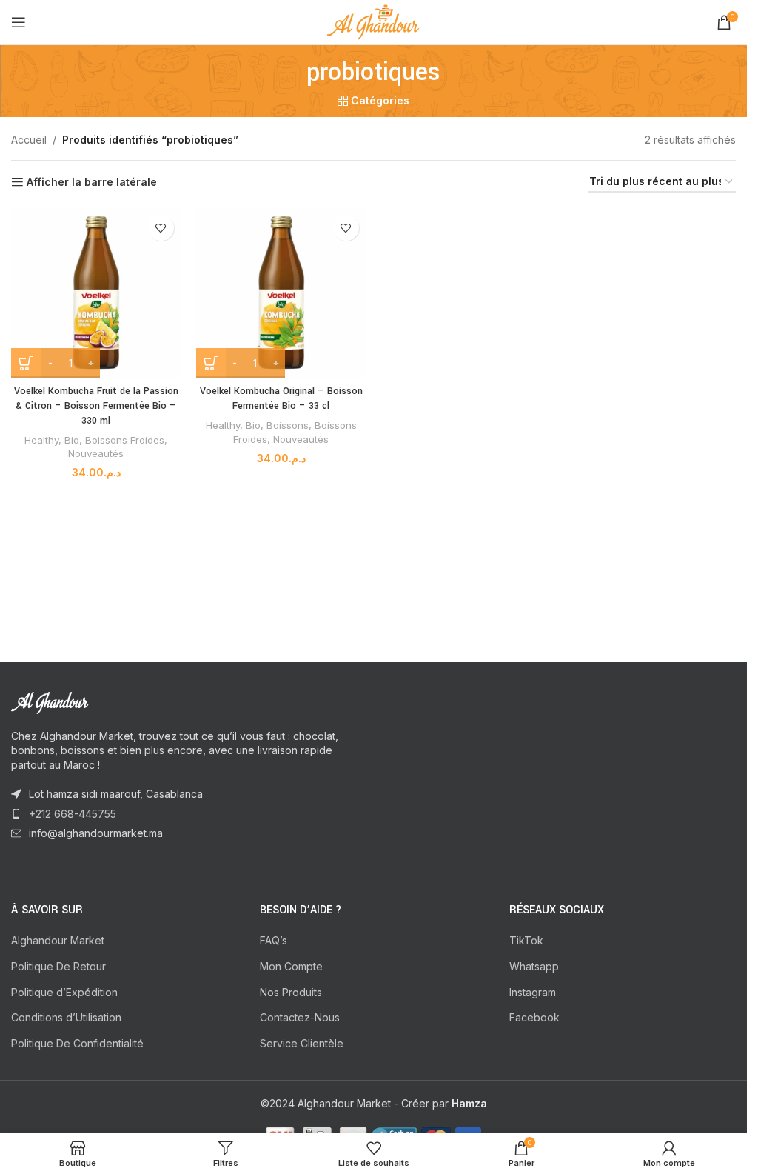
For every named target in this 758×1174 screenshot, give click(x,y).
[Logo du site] (373, 21)
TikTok (526, 940)
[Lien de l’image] (92, 701)
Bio (71, 440)
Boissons (287, 425)
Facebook (534, 1017)
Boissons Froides (124, 440)
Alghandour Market (57, 940)
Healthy (41, 440)
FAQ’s (273, 940)
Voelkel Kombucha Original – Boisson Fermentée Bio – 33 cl (281, 398)
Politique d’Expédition (64, 992)
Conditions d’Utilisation (66, 1017)
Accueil (29, 139)
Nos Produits (291, 992)
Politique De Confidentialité (77, 1043)
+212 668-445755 (72, 813)
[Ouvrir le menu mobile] (18, 22)
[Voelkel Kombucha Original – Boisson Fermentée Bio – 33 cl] (281, 292)
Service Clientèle (301, 1043)
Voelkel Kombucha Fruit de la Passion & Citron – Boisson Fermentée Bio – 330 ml (96, 405)
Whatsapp (534, 966)
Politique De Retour (58, 966)
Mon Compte (291, 966)
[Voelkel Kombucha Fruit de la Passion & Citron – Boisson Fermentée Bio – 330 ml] (96, 292)
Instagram (532, 992)
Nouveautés (96, 453)
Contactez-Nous (300, 1017)
